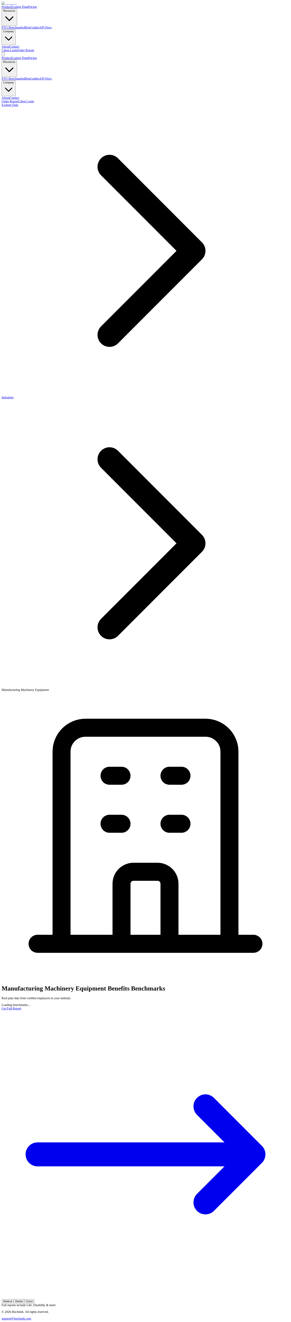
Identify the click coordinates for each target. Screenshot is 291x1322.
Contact (14, 46)
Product (6, 7)
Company (8, 31)
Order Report (25, 50)
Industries (8, 397)
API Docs (45, 27)
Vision (29, 1301)
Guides (34, 27)
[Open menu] (3, 54)
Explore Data (19, 7)
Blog (27, 27)
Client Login (9, 50)
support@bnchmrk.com (16, 1318)
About (6, 46)
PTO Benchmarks (13, 27)
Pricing (32, 7)
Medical (7, 1301)
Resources (9, 10)
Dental (19, 1301)
